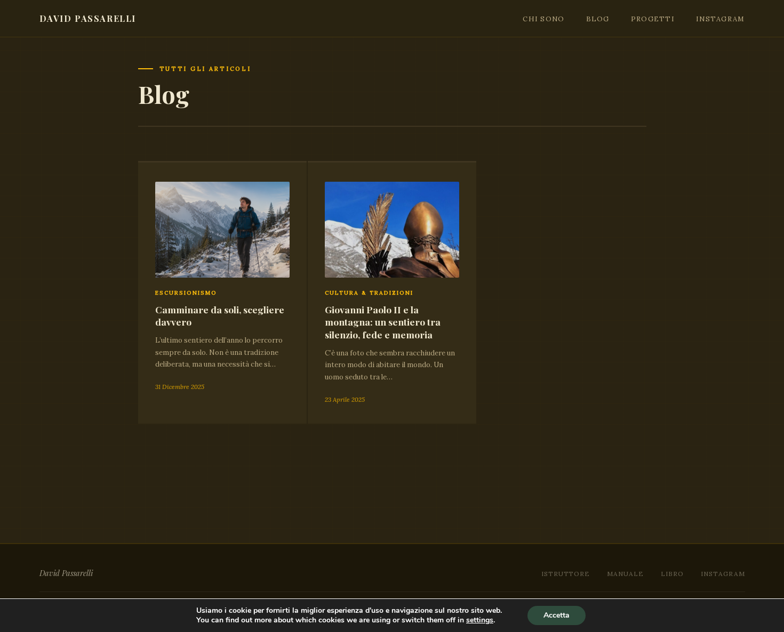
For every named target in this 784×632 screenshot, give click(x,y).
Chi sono (543, 18)
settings (479, 620)
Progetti (653, 18)
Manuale (625, 574)
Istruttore (565, 574)
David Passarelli (88, 18)
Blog (598, 18)
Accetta (556, 615)
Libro (672, 574)
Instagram (720, 18)
